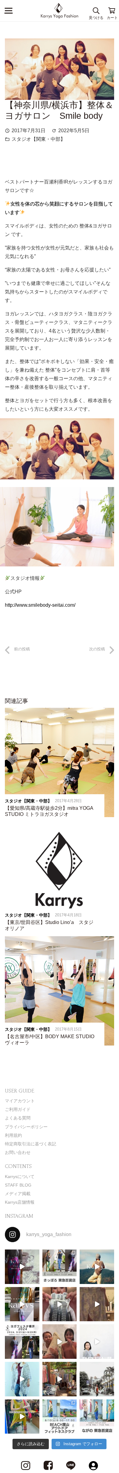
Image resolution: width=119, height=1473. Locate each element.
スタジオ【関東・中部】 (38, 139)
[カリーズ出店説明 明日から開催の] (97, 1304)
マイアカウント (20, 1100)
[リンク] (59, 10)
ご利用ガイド (18, 1109)
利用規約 (13, 1135)
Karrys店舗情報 (19, 1202)
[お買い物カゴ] (112, 10)
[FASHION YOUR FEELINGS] (97, 1379)
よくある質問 (18, 1117)
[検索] (96, 10)
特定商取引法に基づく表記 (30, 1143)
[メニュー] (8, 10)
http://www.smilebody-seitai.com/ (40, 605)
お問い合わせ (18, 1152)
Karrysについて (19, 1176)
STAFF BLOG (18, 1185)
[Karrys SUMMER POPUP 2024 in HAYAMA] (59, 1379)
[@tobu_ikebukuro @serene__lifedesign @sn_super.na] (22, 1416)
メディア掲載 (18, 1193)
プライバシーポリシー (26, 1126)
